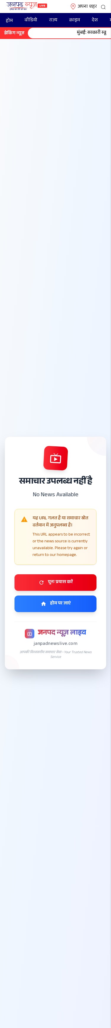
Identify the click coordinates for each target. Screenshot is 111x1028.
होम (9, 21)
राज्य (53, 21)
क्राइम (74, 21)
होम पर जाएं (60, 604)
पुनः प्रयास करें (60, 582)
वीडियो (31, 21)
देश (95, 21)
